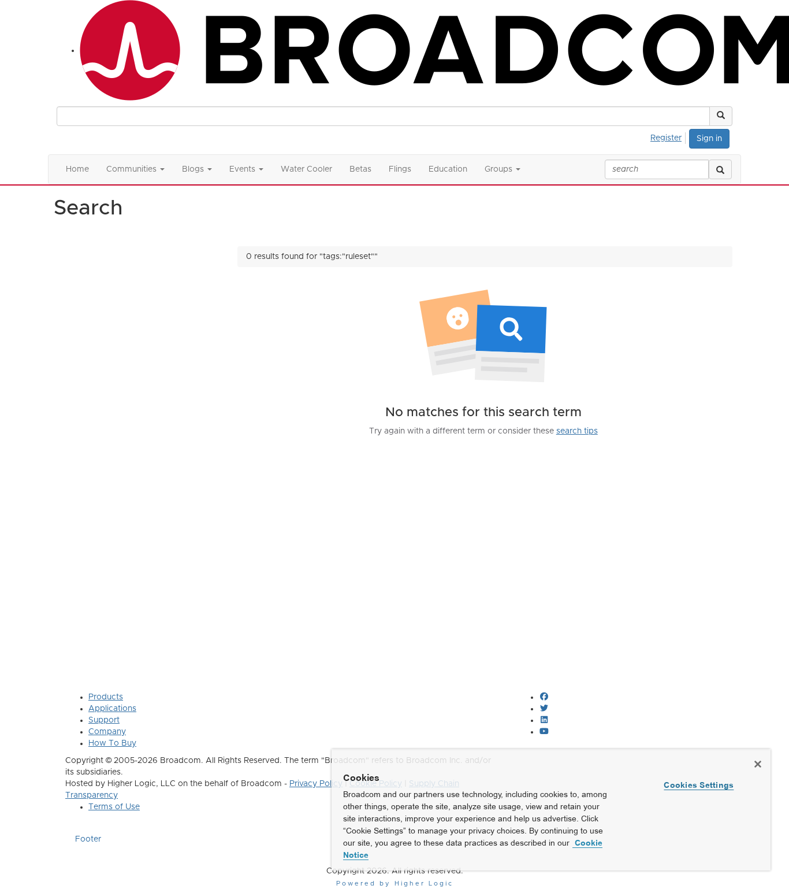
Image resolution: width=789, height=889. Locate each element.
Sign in (709, 139)
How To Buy (112, 743)
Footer (88, 839)
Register (666, 138)
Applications (112, 709)
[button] (720, 116)
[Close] (757, 764)
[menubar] (669, 136)
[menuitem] (669, 136)
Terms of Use (114, 807)
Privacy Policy (316, 784)
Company (107, 732)
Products (105, 697)
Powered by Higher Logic (394, 883)
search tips (577, 431)
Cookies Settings (699, 785)
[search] (720, 169)
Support (104, 720)
